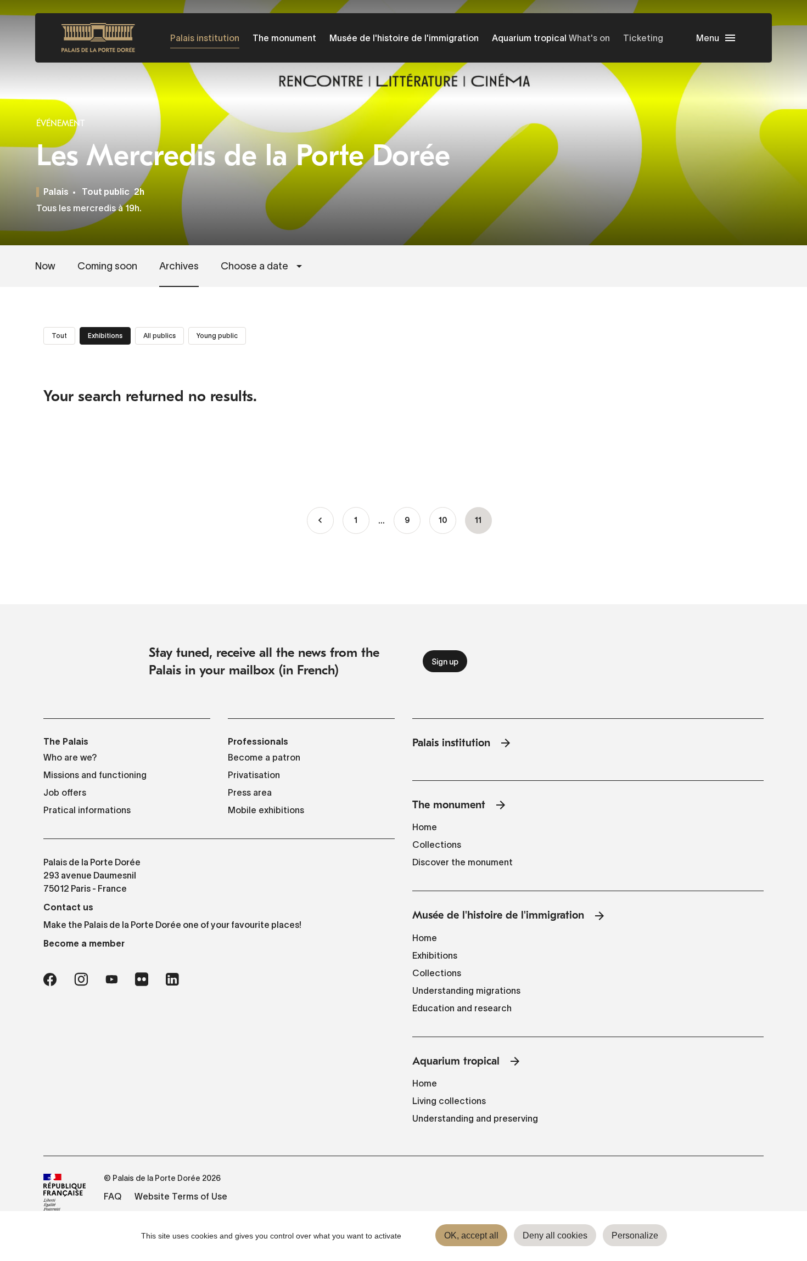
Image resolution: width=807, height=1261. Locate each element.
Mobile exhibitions (266, 810)
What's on (589, 38)
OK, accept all (471, 1235)
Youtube (111, 979)
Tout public (106, 192)
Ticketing (643, 38)
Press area (250, 792)
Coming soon (107, 266)
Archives (179, 266)
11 (483, 525)
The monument (284, 38)
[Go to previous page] (320, 520)
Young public (217, 335)
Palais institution (204, 38)
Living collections (449, 1101)
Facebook (50, 979)
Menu (707, 38)
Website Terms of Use (180, 1196)
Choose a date (254, 266)
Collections (436, 844)
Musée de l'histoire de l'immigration (404, 38)
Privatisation (254, 775)
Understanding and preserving (475, 1118)
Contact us (68, 907)
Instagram (81, 979)
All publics (159, 335)
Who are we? (70, 757)
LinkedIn (172, 979)
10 (447, 521)
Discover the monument (462, 862)
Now (45, 266)
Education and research (462, 1008)
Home (424, 827)
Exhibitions (434, 955)
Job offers (64, 792)
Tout (59, 335)
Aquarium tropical (529, 38)
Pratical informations (87, 810)
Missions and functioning (95, 775)
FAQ (112, 1196)
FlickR (141, 979)
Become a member (84, 943)
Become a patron (264, 757)
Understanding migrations (466, 990)
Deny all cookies (555, 1235)
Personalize (635, 1235)
